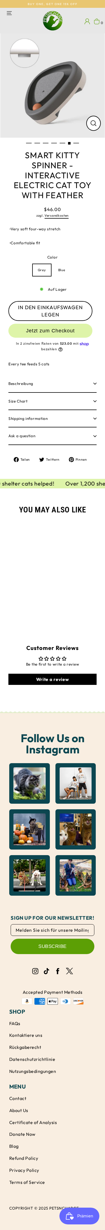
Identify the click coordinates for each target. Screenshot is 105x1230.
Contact (17, 1098)
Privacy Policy (24, 1170)
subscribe (52, 946)
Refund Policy (23, 1158)
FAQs (14, 1023)
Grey (42, 270)
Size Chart (18, 401)
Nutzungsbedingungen (32, 1071)
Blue (61, 270)
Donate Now (22, 1134)
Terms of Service (27, 1182)
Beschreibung (20, 383)
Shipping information (28, 418)
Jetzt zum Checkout (50, 330)
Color (52, 257)
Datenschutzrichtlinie (32, 1059)
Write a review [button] (52, 679)
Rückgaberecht (25, 1047)
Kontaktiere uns (25, 1035)
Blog (14, 1146)
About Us (18, 1110)
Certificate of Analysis (33, 1122)
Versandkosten (57, 215)
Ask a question (22, 435)
